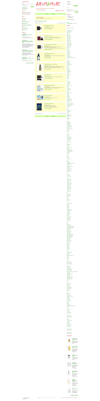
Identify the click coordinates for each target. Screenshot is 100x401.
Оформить (75, 5)
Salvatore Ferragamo (70, 296)
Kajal (67, 193)
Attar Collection (69, 56)
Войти (32, 6)
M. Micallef (68, 224)
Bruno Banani (69, 74)
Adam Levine (69, 32)
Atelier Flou (68, 54)
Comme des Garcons (70, 103)
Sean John (68, 298)
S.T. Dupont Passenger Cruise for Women (75, 363)
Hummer (68, 171)
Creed (68, 107)
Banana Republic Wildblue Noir (49, 103)
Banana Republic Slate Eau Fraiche (49, 85)
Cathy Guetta (69, 89)
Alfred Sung (68, 36)
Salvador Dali (69, 295)
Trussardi (68, 313)
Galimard (68, 145)
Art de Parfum (69, 52)
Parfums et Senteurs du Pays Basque (72, 271)
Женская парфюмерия (26, 12)
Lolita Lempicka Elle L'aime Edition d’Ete (75, 347)
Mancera (68, 229)
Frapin (68, 140)
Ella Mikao (68, 124)
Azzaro (68, 58)
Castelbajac (68, 88)
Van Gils (68, 321)
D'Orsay (68, 109)
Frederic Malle (69, 141)
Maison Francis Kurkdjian (70, 226)
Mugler (68, 249)
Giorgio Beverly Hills (70, 151)
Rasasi (68, 285)
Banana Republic (69, 64)
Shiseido (68, 302)
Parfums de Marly (69, 269)
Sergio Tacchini (69, 300)
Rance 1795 (68, 284)
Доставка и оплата (26, 21)
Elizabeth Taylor (69, 123)
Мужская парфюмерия (43, 18)
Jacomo (68, 178)
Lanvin (68, 208)
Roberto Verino (69, 288)
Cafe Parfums (69, 82)
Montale (68, 245)
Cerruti (68, 91)
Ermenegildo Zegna (69, 126)
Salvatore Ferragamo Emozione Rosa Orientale (74, 380)
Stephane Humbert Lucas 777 (71, 305)
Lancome (68, 207)
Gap (67, 146)
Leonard (68, 211)
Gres (67, 153)
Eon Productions (69, 125)
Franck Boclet (69, 138)
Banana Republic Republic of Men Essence (50, 64)
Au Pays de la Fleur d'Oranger (71, 57)
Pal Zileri (68, 267)
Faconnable (68, 134)
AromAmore (70, 23)
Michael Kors (69, 243)
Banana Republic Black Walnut (49, 25)
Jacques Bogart (69, 179)
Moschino (68, 248)
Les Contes (68, 212)
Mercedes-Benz (69, 241)
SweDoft (68, 306)
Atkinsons (68, 55)
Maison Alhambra (69, 225)
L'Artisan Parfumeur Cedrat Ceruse (75, 355)
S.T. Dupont (68, 293)
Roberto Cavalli (69, 287)
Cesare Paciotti (69, 92)
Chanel (68, 93)
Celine (68, 90)
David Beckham (69, 110)
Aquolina (68, 47)
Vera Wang (68, 322)
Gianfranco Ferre (69, 149)
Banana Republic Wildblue (48, 95)
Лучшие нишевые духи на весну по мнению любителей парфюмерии (27, 51)
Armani (68, 51)
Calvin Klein (68, 83)
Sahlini (68, 294)
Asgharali (68, 53)
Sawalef (68, 297)
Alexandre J (68, 34)
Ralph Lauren (69, 283)
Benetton (68, 65)
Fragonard (68, 136)
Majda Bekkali (69, 228)
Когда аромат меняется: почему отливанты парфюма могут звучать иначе (27, 42)
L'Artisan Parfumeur (70, 203)
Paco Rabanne (69, 266)
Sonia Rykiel (68, 304)
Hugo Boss (68, 169)
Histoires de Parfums (70, 166)
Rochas (68, 289)
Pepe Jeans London (70, 276)
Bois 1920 (68, 69)
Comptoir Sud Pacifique (70, 104)
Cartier (68, 87)
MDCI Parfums (69, 240)
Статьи (24, 26)
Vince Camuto (69, 326)
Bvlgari (68, 76)
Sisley (68, 303)
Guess (68, 157)
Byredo (68, 78)
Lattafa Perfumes (69, 209)
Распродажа (53, 116)
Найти (76, 12)
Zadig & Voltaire (69, 332)
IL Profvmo (68, 175)
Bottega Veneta (69, 71)
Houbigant (68, 167)
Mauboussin (68, 238)
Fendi (68, 135)
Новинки (46, 116)
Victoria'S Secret (69, 324)
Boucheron (68, 72)
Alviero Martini (69, 37)
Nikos (68, 256)
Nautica (68, 254)
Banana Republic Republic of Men (49, 53)
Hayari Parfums (69, 164)
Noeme (68, 258)
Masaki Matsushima (70, 237)
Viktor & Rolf (68, 325)
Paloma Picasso (69, 268)
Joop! (68, 190)
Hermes (68, 165)
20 (39, 113)
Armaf (68, 49)
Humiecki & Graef (69, 170)
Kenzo (68, 196)
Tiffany (68, 310)
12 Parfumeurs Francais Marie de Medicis (75, 339)
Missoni (68, 244)
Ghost (68, 148)
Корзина (68, 1)
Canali (68, 84)
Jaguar (68, 181)
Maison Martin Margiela (70, 227)
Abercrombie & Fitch (70, 30)
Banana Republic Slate (47, 74)
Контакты (24, 20)
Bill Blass (68, 68)
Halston (68, 161)
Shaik (68, 301)
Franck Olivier (69, 139)
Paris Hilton (68, 272)
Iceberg (68, 174)
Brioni (68, 73)
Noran (68, 259)
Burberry (68, 75)
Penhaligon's (68, 275)
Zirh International (69, 333)
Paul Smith (68, 274)
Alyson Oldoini (69, 38)
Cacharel (68, 81)
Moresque (68, 247)
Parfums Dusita (69, 270)
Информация (25, 23)
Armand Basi (69, 50)
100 (42, 113)
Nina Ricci (68, 257)
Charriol (68, 94)
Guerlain (68, 156)
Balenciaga (68, 63)
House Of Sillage (69, 168)
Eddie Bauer (68, 121)
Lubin (67, 222)
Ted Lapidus (68, 309)
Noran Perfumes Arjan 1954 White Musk (74, 372)
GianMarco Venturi (69, 150)
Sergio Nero (68, 299)
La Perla (68, 204)
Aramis (68, 48)
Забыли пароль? (24, 8)
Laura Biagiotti (69, 210)
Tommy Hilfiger (69, 312)
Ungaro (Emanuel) (69, 316)
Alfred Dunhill (69, 35)
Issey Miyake (69, 176)
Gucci (68, 155)
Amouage (68, 39)
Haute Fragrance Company (71, 163)
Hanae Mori (68, 162)
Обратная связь (25, 28)
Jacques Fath (69, 180)
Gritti (67, 154)
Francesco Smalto (69, 137)
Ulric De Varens (69, 315)
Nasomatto (68, 253)
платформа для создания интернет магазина (70, 397)
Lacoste (68, 205)
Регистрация (24, 7)
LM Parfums (68, 213)
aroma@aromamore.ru (71, 19)
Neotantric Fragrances (70, 255)
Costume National (69, 105)
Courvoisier (68, 106)
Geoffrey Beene (69, 147)
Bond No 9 (68, 70)
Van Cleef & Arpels (69, 320)
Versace (68, 323)
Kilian (67, 197)
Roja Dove (68, 290)
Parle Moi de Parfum (70, 273)
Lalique (68, 206)
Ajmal (67, 33)
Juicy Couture (69, 191)
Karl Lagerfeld (69, 194)
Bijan (67, 67)
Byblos (68, 77)
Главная (24, 18)
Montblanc (68, 246)
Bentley (68, 66)
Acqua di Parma (69, 31)
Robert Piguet (69, 286)
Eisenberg (68, 122)
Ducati (68, 119)
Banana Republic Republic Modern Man (50, 44)
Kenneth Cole (69, 195)
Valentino (68, 319)
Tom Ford (68, 311)
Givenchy (68, 152)
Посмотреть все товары (74, 395)
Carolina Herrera (69, 85)
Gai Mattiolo (68, 144)
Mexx (68, 242)
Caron (68, 86)
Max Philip (68, 239)
